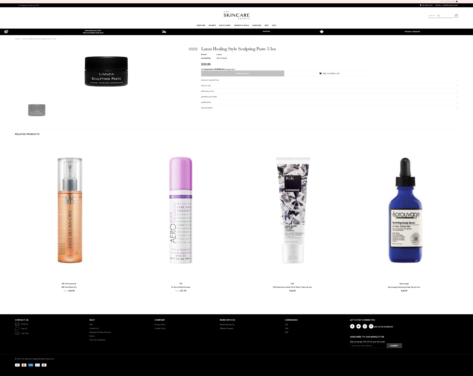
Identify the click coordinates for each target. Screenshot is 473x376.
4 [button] (448, 1)
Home (17, 39)
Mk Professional (69, 284)
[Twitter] (358, 326)
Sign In (438, 5)
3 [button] (445, 1)
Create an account (450, 5)
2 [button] (443, 1)
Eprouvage (404, 284)
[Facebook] (352, 326)
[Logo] (236, 15)
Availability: (206, 58)
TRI (180, 284)
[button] (329, 69)
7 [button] (454, 1)
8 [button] (456, 1)
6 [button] (452, 1)
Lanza (219, 54)
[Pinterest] (371, 326)
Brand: (204, 54)
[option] (106, 72)
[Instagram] (365, 326)
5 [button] (450, 1)
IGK (292, 284)
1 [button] (441, 1)
